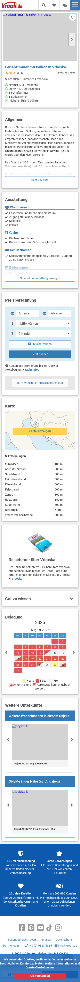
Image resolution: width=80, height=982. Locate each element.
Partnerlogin (11, 945)
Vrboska (17, 578)
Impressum (46, 939)
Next (71, 39)
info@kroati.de (67, 945)
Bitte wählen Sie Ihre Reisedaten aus (40, 382)
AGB (33, 939)
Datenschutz (64, 939)
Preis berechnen (41, 344)
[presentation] (8, 739)
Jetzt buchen (40, 354)
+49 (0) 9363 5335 (40, 945)
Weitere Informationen (59, 963)
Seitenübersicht (18, 939)
